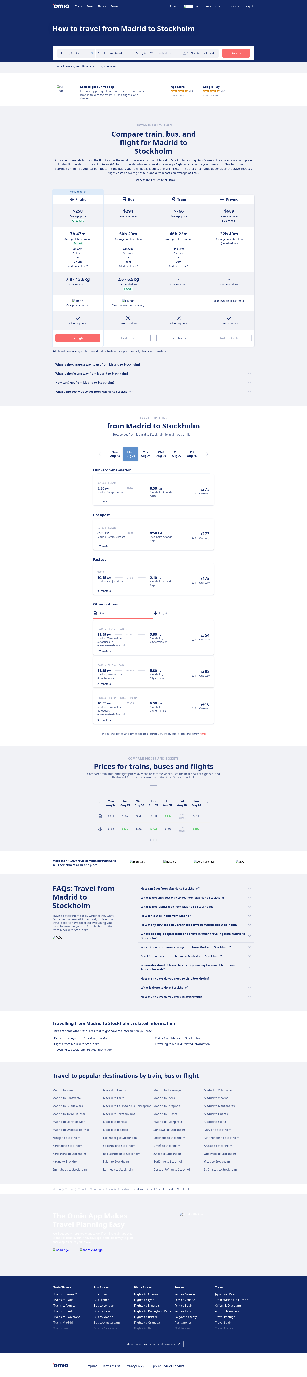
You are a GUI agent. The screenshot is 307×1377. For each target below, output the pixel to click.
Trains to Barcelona (66, 1317)
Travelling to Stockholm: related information (84, 1050)
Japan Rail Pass (225, 1294)
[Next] (207, 454)
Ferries (114, 6)
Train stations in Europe (231, 1300)
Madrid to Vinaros (216, 1098)
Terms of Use (111, 1366)
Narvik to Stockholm (217, 1130)
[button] (145, 53)
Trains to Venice (64, 1305)
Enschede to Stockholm (169, 1138)
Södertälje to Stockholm (119, 1146)
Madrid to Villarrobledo (219, 1090)
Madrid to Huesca (165, 1114)
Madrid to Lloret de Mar (69, 1122)
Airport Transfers (227, 1311)
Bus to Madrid (104, 1317)
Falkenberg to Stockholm (120, 1138)
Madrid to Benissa (115, 1122)
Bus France (101, 1300)
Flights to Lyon (144, 1300)
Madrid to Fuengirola (168, 1122)
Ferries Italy (183, 1311)
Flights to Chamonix (148, 1294)
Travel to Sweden (89, 1189)
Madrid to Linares (216, 1114)
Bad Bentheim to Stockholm (122, 1154)
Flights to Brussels (147, 1305)
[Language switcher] (191, 6)
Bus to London (104, 1305)
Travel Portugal (225, 1317)
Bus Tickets (102, 1287)
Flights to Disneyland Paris (152, 1311)
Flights (102, 6)
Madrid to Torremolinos (119, 1114)
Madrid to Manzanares (219, 1106)
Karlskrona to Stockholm (69, 1154)
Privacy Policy (135, 1366)
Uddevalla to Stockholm (220, 1154)
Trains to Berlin (64, 1311)
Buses (90, 6)
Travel (69, 1189)
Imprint (92, 1366)
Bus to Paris (102, 1311)
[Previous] (99, 803)
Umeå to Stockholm (167, 1146)
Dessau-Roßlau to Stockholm (173, 1169)
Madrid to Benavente (67, 1098)
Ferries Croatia (185, 1300)
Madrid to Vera (63, 1090)
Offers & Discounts (228, 1305)
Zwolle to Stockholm (167, 1154)
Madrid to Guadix (114, 1090)
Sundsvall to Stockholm (169, 1130)
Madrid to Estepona (167, 1106)
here (203, 734)
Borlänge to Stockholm (169, 1161)
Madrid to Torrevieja (167, 1090)
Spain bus (100, 1294)
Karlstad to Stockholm (67, 1146)
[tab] (123, 613)
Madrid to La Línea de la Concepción (127, 1106)
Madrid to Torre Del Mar (69, 1114)
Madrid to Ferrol (114, 1098)
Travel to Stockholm (119, 1189)
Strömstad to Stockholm (220, 1169)
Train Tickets (62, 1287)
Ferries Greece (185, 1294)
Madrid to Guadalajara (68, 1106)
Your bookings (214, 6)
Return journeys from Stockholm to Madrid (83, 1038)
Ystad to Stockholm (217, 1161)
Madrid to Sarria (215, 1122)
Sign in (250, 6)
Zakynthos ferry (186, 1317)
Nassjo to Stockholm (66, 1138)
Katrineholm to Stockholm (221, 1138)
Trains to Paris (63, 1300)
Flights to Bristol (145, 1317)
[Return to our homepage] (64, 6)
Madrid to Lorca (164, 1098)
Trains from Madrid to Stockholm (177, 1038)
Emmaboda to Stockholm (70, 1169)
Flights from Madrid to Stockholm (76, 1044)
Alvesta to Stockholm (218, 1146)
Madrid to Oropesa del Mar (71, 1130)
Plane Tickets (143, 1287)
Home (57, 1189)
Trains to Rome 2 (65, 1294)
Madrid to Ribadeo (115, 1130)
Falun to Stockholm (116, 1161)
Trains (78, 6)
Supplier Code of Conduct (167, 1366)
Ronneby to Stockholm (118, 1169)
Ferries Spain (184, 1305)
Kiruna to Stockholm (66, 1161)
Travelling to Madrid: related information (182, 1044)
